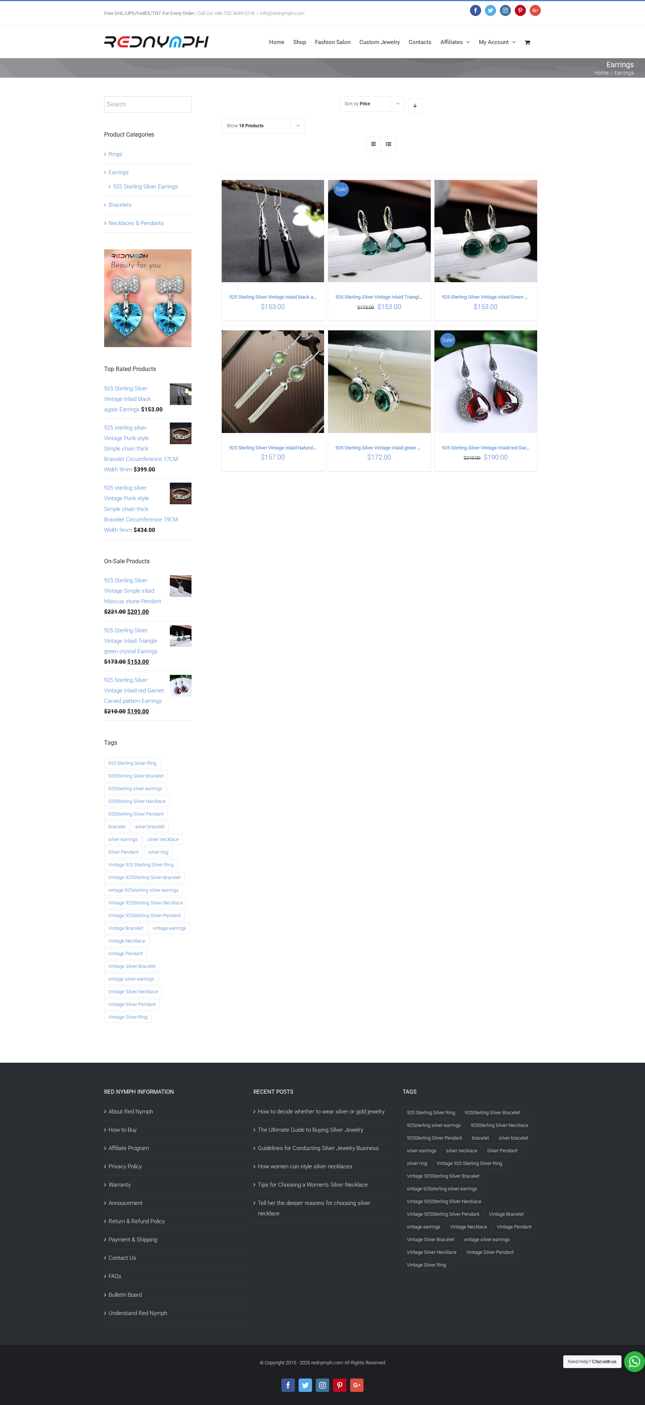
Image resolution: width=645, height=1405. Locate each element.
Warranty (120, 1184)
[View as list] (388, 144)
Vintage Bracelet (125, 928)
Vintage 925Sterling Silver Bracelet (144, 877)
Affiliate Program (129, 1148)
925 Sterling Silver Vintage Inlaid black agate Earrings (285, 297)
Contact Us (122, 1258)
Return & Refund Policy (137, 1221)
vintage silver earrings (131, 979)
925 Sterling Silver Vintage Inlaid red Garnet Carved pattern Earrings (512, 448)
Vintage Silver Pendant (132, 1004)
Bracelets (120, 205)
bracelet (116, 826)
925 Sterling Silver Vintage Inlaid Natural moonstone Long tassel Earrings (305, 448)
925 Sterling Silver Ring (132, 763)
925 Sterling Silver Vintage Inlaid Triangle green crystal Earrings (402, 297)
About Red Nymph (131, 1111)
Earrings (119, 172)
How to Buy (123, 1130)
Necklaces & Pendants (136, 223)
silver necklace (163, 839)
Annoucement (126, 1203)
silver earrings (123, 839)
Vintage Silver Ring (127, 1017)
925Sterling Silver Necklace (137, 801)
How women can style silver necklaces (305, 1166)
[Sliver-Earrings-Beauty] (147, 254)
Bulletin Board (125, 1295)
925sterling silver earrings (135, 788)
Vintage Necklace (126, 941)
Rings (115, 154)
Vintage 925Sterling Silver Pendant (144, 915)
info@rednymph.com (282, 13)
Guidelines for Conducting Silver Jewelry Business (318, 1148)
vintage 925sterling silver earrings (143, 890)
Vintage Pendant (125, 953)
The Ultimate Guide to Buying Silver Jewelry (310, 1130)
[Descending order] (415, 105)
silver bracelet (150, 826)
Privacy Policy (125, 1166)
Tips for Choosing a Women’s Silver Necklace (313, 1184)
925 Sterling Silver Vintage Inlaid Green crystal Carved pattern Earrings (515, 297)
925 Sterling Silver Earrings (145, 186)
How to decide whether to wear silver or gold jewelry (321, 1111)
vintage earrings (169, 928)
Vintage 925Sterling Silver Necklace (145, 903)
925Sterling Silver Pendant (135, 814)
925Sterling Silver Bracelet (135, 776)
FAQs (115, 1276)
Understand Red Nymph (138, 1313)
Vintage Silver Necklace (133, 991)
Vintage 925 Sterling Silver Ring (141, 864)
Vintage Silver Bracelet (132, 966)
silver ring (158, 852)
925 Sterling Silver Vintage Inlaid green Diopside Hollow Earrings (403, 448)
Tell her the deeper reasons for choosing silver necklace (314, 1208)
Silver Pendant (123, 852)
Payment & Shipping (133, 1239)
